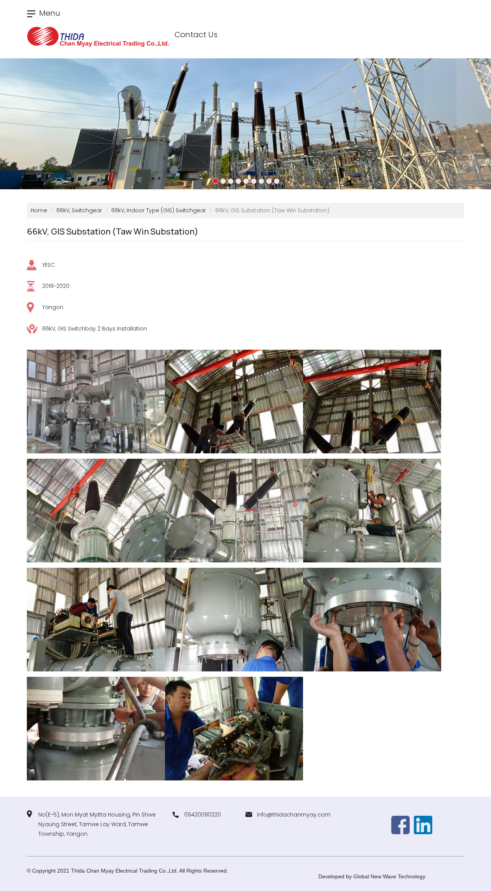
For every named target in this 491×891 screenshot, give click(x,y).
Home (39, 210)
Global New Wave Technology (389, 876)
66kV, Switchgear (79, 210)
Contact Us (196, 34)
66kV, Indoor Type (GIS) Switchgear (158, 210)
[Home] (101, 37)
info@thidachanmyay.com (294, 814)
